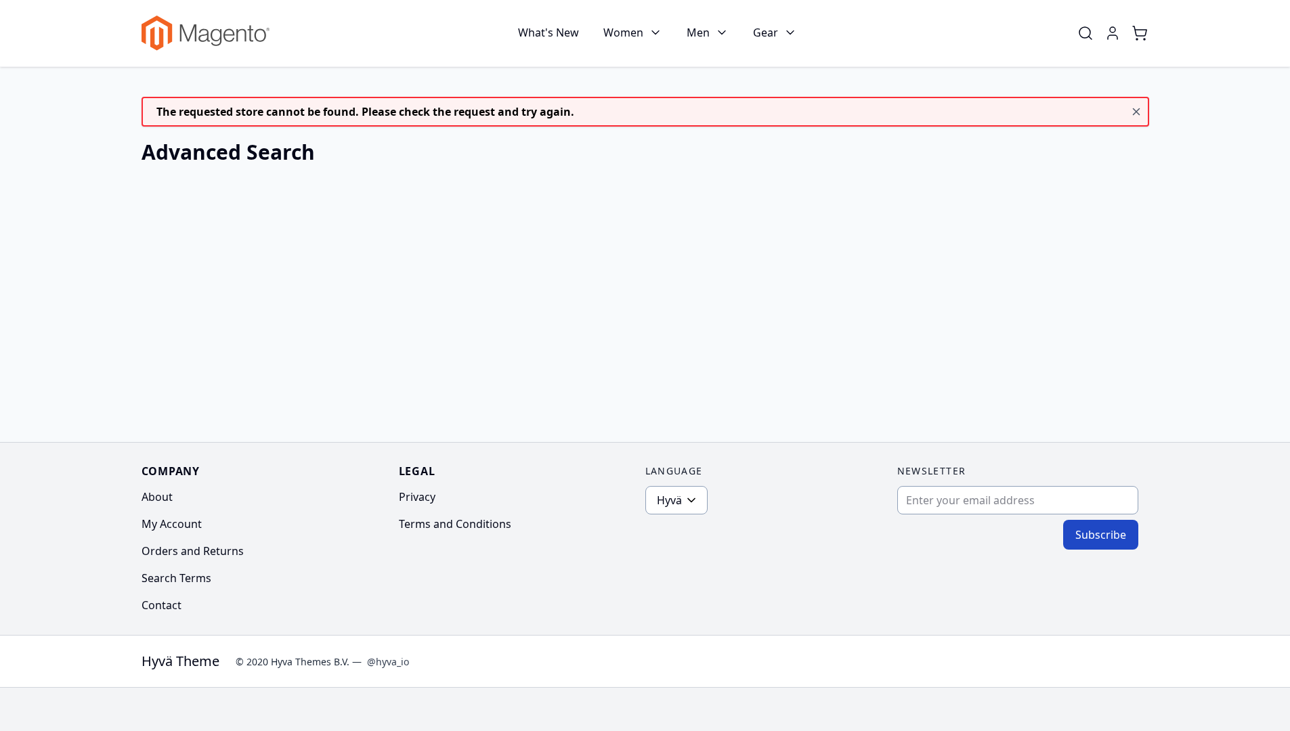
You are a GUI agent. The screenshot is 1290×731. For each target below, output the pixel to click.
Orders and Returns (193, 551)
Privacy (417, 496)
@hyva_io (388, 661)
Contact (161, 605)
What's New (548, 32)
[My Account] (1112, 33)
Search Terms (176, 578)
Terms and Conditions (455, 523)
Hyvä (669, 500)
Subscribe (1100, 534)
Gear (765, 32)
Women (623, 32)
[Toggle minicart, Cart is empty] (1139, 33)
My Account (172, 523)
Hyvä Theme (180, 661)
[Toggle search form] (1085, 33)
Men (698, 32)
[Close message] (1136, 112)
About (157, 496)
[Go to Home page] (206, 33)
